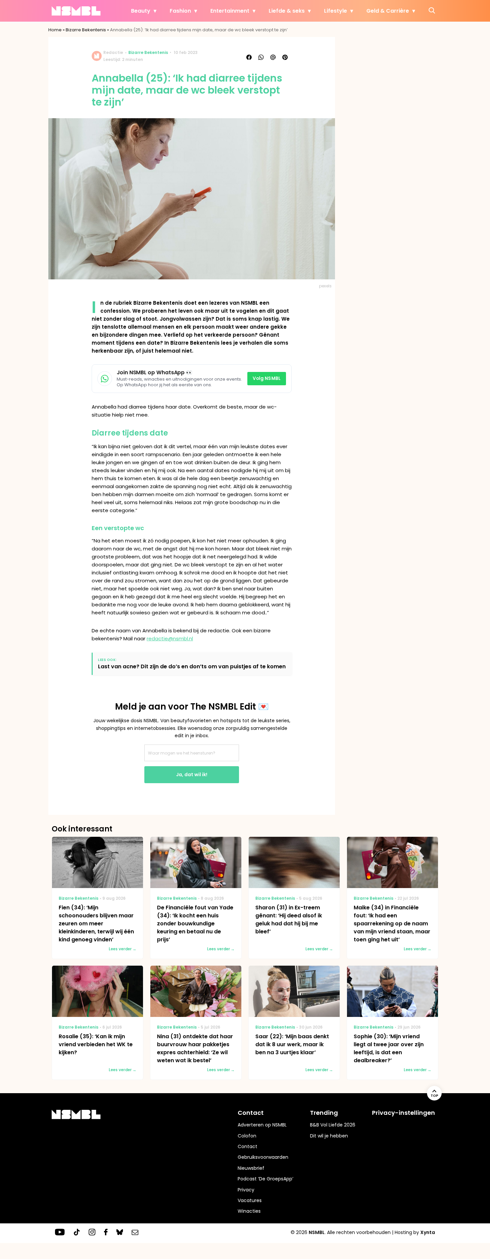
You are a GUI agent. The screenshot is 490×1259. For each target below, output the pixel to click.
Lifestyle (335, 11)
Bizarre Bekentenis (86, 30)
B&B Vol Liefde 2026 (332, 1124)
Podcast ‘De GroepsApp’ (265, 1178)
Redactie (113, 52)
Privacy (246, 1189)
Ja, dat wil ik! (191, 774)
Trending (324, 1112)
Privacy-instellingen (403, 1112)
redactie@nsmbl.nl (170, 638)
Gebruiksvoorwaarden (263, 1157)
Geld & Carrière (387, 11)
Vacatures (250, 1200)
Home (55, 30)
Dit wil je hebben (329, 1135)
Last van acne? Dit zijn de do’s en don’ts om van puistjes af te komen (192, 666)
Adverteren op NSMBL (262, 1124)
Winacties (249, 1211)
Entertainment (229, 11)
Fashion (180, 11)
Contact (247, 1146)
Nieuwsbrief (251, 1168)
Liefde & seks (287, 11)
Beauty (140, 11)
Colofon (247, 1135)
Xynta (427, 1232)
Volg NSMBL (267, 378)
